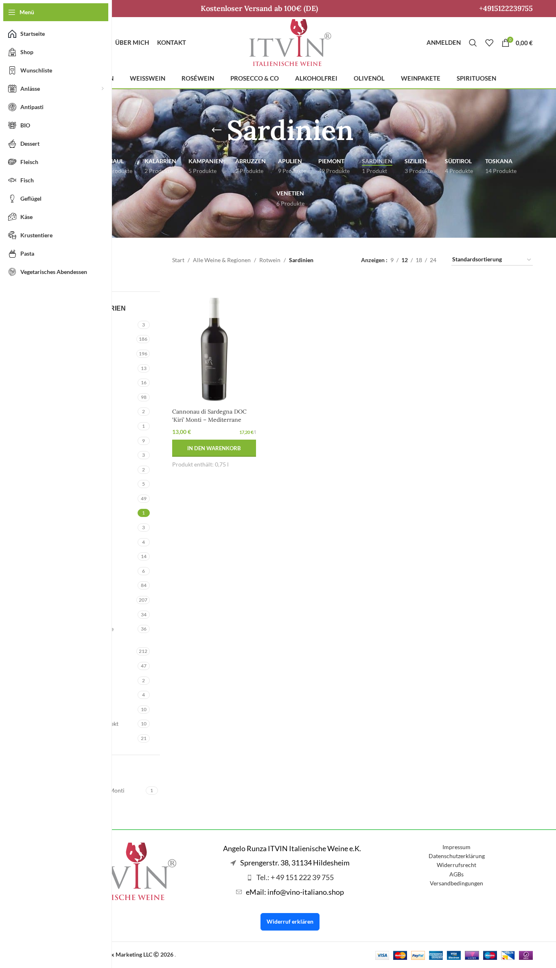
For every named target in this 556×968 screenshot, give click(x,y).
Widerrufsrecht (456, 864)
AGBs (456, 874)
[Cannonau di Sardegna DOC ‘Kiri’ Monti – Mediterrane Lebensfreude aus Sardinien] (214, 341)
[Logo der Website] (290, 41)
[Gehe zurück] (216, 130)
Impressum (456, 846)
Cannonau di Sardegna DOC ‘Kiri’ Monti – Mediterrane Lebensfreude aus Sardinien (209, 419)
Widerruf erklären (290, 921)
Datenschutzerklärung (457, 855)
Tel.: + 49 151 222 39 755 (295, 877)
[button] (214, 448)
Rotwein (269, 259)
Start (178, 259)
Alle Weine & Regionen (222, 259)
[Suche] (473, 43)
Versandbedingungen (456, 883)
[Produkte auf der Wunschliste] (489, 43)
